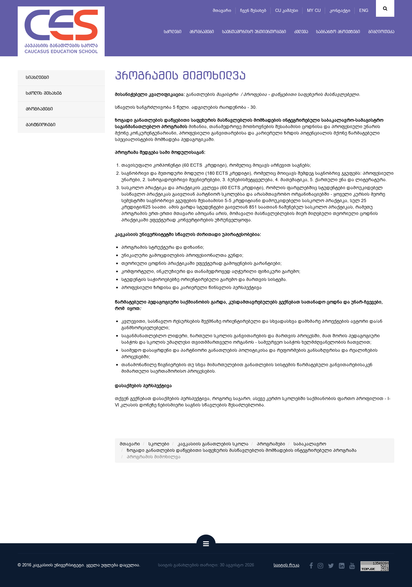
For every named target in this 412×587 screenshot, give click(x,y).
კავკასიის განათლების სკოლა (213, 444)
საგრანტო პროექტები (338, 32)
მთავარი (222, 10)
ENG (363, 10)
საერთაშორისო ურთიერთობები (254, 32)
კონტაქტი (340, 10)
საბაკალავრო (310, 444)
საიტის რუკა (286, 565)
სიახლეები (37, 77)
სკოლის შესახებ (44, 93)
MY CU (314, 10)
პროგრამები (202, 32)
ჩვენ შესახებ (253, 10)
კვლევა (301, 32)
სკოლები (173, 32)
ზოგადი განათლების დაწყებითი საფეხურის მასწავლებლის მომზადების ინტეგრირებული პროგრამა (242, 450)
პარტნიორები (40, 125)
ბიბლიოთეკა (381, 32)
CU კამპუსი (286, 10)
